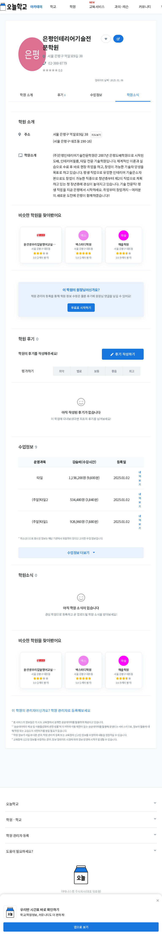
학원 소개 (26, 94)
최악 (61, 371)
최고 (131, 371)
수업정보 (96, 94)
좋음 (114, 371)
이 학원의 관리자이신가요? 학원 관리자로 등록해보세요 (51, 710)
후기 (61, 94)
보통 (96, 371)
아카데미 (36, 6)
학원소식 (133, 94)
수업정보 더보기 (78, 552)
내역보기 (140, 478)
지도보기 (96, 134)
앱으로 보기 (81, 927)
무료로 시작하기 (81, 307)
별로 (79, 371)
